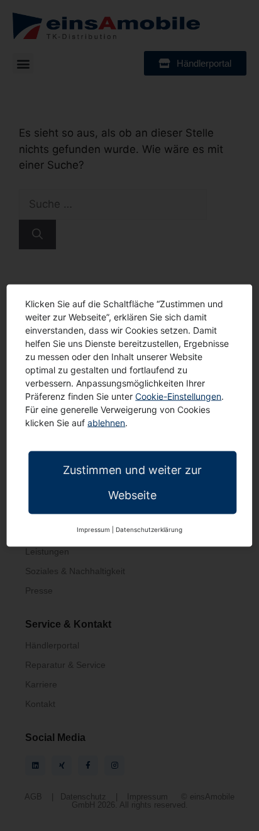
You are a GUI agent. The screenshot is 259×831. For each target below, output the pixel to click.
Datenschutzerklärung (149, 529)
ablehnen (106, 422)
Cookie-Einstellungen (178, 396)
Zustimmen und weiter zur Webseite (132, 482)
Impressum (93, 529)
